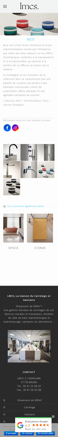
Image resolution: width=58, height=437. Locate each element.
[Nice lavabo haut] (11, 169)
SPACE (13, 248)
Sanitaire (29, 414)
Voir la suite (13, 228)
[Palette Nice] (11, 187)
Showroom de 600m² (29, 400)
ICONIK (40, 248)
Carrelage (29, 407)
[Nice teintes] (46, 169)
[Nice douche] (46, 152)
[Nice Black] (11, 152)
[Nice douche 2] (29, 152)
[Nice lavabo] (29, 169)
